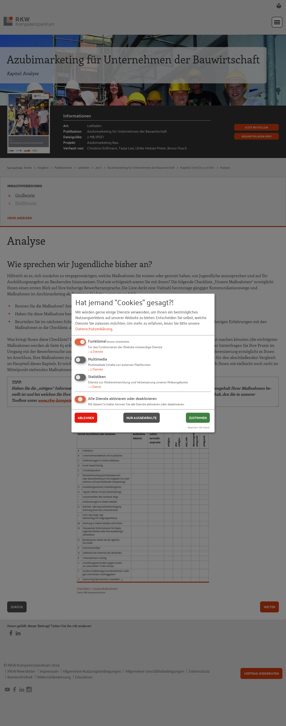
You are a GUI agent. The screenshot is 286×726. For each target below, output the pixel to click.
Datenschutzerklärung (93, 328)
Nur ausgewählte (141, 418)
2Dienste (95, 369)
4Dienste (95, 351)
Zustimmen (198, 418)
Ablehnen (86, 418)
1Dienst (94, 386)
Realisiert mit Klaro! (199, 427)
